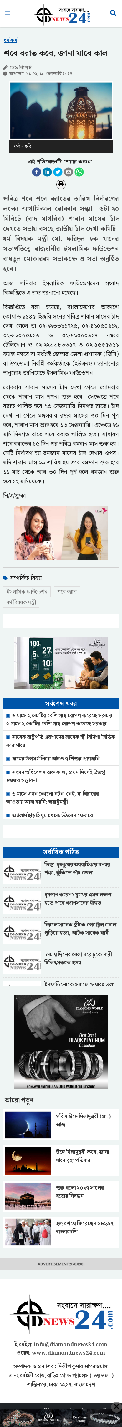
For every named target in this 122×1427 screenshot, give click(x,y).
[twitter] (58, 172)
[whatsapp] (79, 172)
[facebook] (36, 172)
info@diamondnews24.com (70, 1344)
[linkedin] (47, 172)
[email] (68, 172)
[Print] (61, 184)
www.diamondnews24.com (68, 1353)
